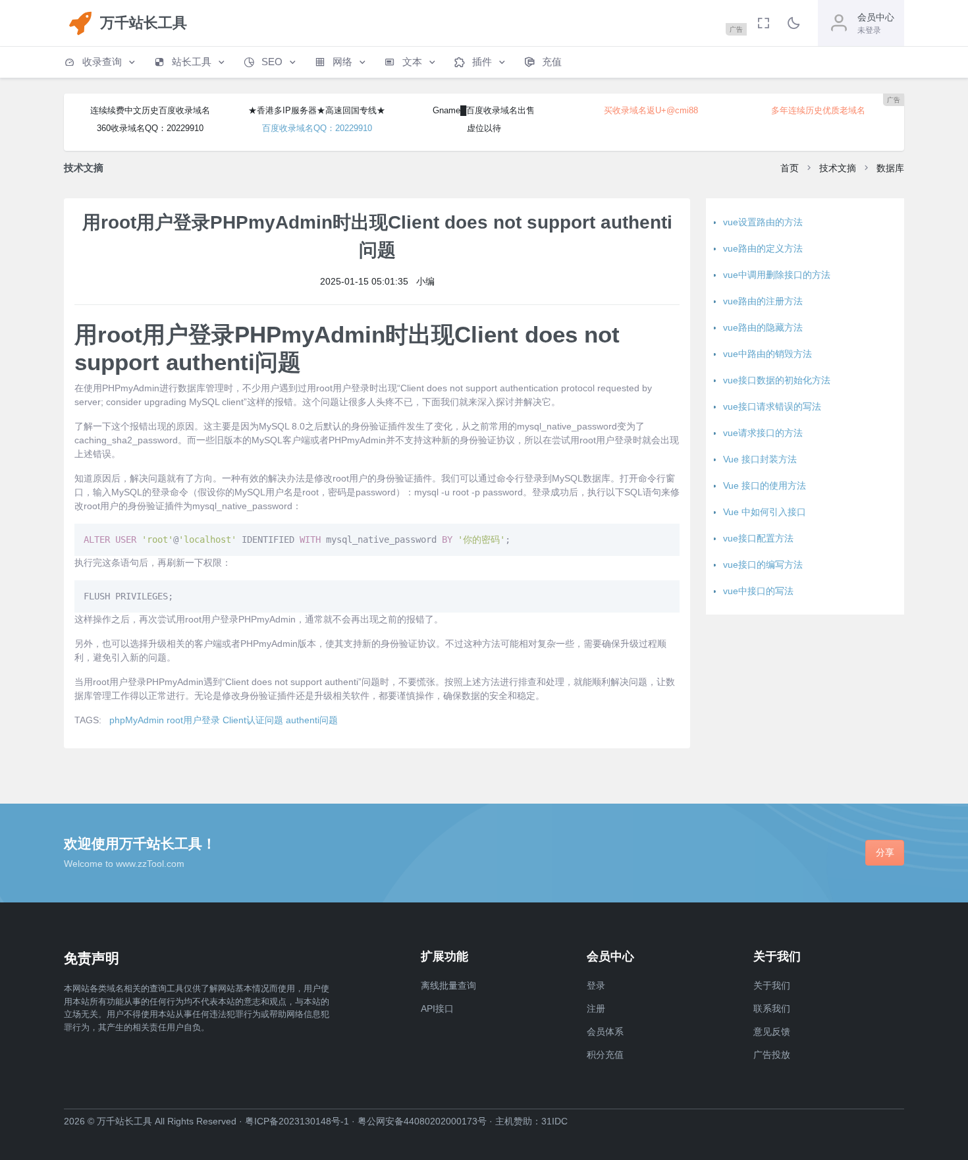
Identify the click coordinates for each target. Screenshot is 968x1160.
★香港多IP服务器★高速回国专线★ (316, 110)
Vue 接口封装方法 (760, 459)
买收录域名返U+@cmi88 (651, 110)
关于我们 (771, 985)
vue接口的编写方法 (763, 564)
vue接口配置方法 (758, 538)
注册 (596, 1008)
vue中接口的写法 (758, 591)
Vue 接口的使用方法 (764, 485)
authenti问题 (312, 720)
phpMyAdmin (136, 720)
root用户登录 (193, 720)
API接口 (437, 1008)
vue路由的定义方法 (763, 248)
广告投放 (771, 1054)
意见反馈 (771, 1031)
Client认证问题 (253, 720)
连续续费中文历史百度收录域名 (150, 110)
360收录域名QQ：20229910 (150, 128)
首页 (789, 168)
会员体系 (605, 1031)
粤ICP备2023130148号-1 (297, 1121)
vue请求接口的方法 (763, 433)
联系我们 (771, 1008)
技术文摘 (837, 168)
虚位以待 (484, 128)
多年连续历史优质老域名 (818, 110)
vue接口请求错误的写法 (772, 406)
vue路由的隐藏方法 (763, 327)
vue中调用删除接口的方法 (776, 274)
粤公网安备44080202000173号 (422, 1121)
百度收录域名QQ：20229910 (317, 128)
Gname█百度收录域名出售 (484, 110)
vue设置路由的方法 (763, 222)
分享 (885, 852)
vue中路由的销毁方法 (767, 353)
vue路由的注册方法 (763, 301)
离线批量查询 (448, 985)
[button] (101, 62)
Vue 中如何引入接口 (764, 512)
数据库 (890, 168)
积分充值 (605, 1054)
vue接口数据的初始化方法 (776, 380)
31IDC (554, 1121)
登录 (596, 985)
